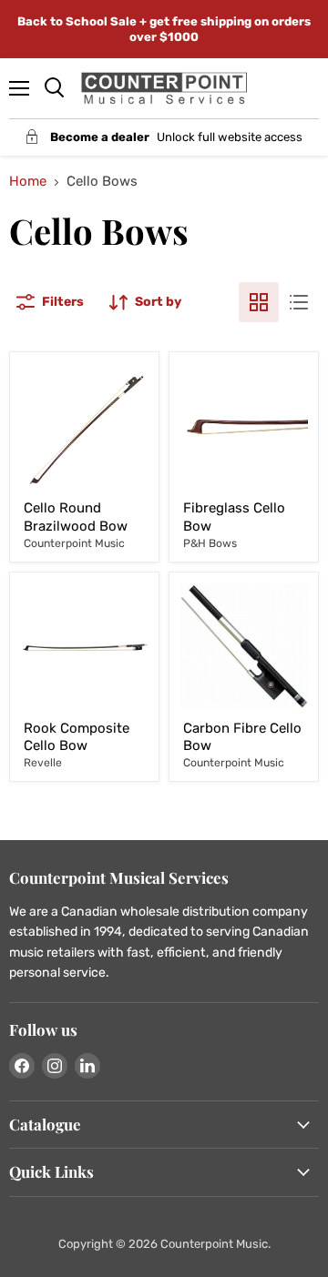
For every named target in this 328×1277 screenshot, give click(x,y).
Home (27, 181)
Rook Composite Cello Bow (76, 737)
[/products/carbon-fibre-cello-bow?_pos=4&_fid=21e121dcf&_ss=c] (243, 647)
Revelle (43, 762)
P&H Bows (210, 543)
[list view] (299, 302)
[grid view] (259, 302)
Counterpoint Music (74, 543)
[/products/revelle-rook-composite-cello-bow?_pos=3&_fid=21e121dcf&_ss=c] (84, 647)
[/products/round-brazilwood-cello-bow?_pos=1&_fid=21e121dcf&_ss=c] (84, 426)
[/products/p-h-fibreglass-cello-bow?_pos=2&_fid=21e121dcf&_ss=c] (243, 426)
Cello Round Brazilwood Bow (76, 517)
